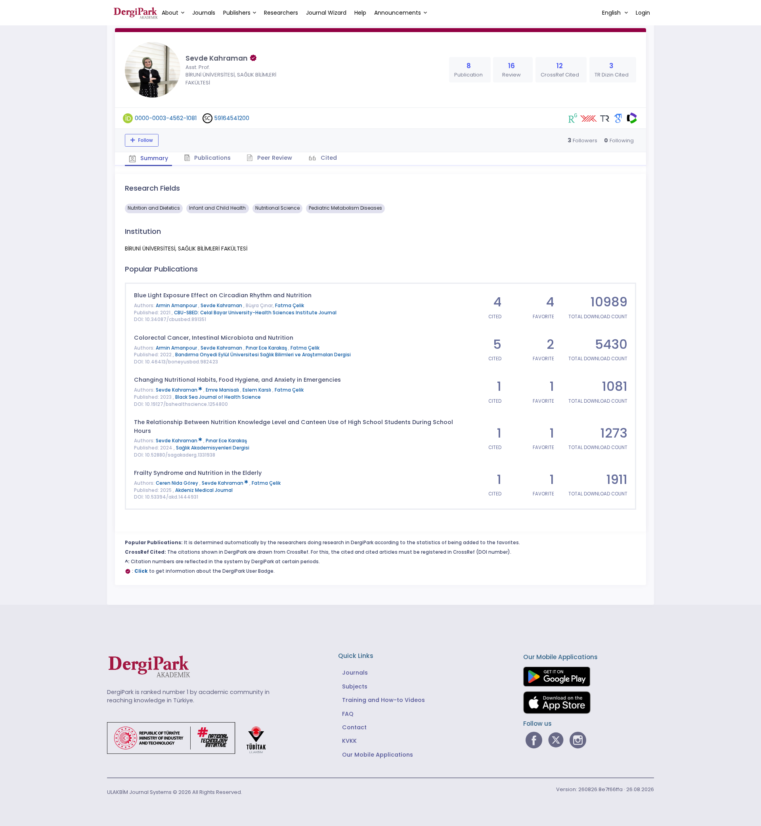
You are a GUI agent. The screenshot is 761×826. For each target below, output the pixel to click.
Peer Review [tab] (274, 158)
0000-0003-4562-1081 (166, 118)
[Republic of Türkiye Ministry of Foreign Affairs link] (191, 738)
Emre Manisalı (223, 390)
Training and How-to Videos (383, 700)
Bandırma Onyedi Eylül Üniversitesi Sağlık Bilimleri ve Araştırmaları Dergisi (263, 355)
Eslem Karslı (257, 390)
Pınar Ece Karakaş (267, 348)
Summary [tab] (153, 158)
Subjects (354, 686)
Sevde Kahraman (222, 305)
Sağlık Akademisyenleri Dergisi (212, 448)
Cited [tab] (328, 158)
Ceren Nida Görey (177, 483)
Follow (145, 140)
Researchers (281, 13)
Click (141, 571)
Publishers (236, 13)
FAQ (348, 714)
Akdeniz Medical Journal (204, 490)
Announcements (397, 13)
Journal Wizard (326, 13)
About (170, 13)
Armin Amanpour (177, 305)
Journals (203, 13)
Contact (354, 727)
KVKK (349, 741)
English (612, 13)
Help (360, 13)
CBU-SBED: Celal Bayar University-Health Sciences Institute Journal (255, 313)
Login (643, 13)
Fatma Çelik (289, 305)
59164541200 (231, 118)
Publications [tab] (212, 158)
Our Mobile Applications (377, 755)
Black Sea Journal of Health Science (218, 397)
